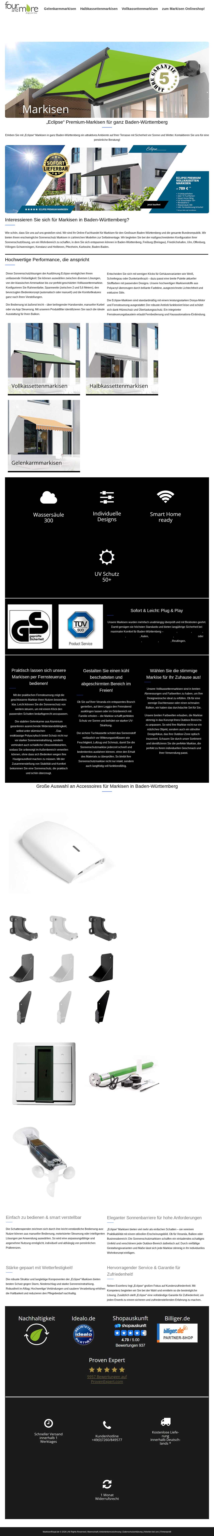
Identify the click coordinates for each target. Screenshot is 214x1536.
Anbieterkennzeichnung (110, 1532)
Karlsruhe (85, 246)
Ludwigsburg (150, 640)
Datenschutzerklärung (133, 1532)
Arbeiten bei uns (151, 1532)
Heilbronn (58, 246)
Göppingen (133, 636)
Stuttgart (197, 631)
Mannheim (170, 631)
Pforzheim (72, 246)
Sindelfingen (117, 636)
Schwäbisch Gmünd (161, 636)
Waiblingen (134, 640)
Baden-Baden (100, 246)
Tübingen (165, 640)
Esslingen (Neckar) (186, 636)
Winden (50, 730)
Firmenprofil (165, 1532)
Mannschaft (92, 1532)
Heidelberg (184, 631)
